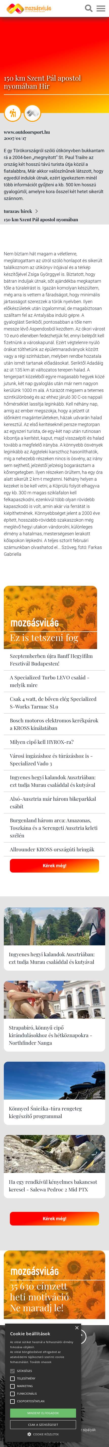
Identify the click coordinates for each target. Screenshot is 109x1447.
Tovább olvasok (41, 1362)
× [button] (77, 1328)
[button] (43, 1433)
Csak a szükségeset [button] (43, 1425)
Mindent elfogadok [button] (43, 1413)
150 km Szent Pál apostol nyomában (41, 219)
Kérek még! (54, 865)
